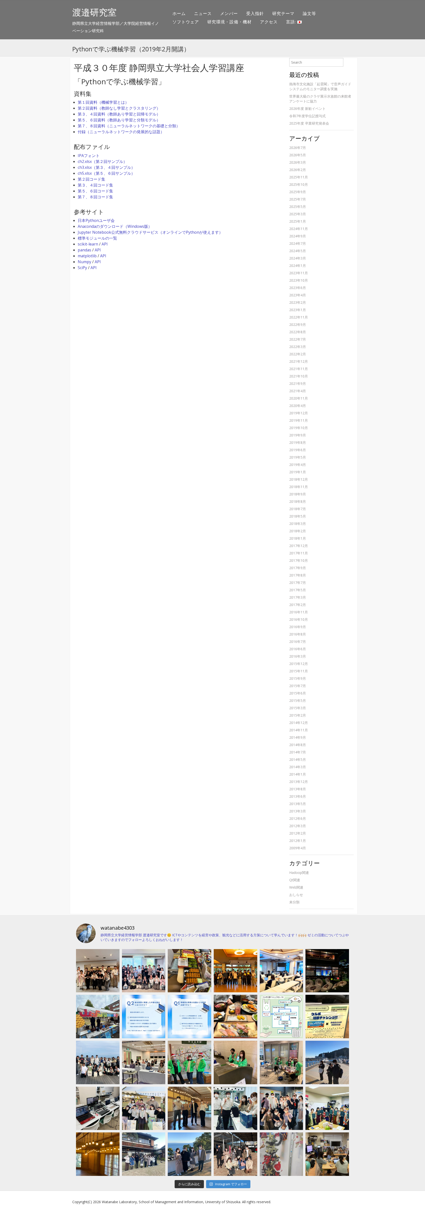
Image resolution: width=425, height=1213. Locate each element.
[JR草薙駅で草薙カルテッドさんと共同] (281, 1062)
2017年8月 (297, 575)
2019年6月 (297, 450)
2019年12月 (298, 413)
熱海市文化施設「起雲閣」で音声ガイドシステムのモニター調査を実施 (320, 86)
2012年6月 (297, 818)
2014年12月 (298, 722)
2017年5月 (297, 590)
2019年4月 (297, 464)
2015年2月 (297, 715)
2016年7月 (297, 641)
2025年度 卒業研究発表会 (309, 123)
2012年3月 (297, 825)
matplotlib (87, 256)
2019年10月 (298, 427)
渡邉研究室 (94, 12)
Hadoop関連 (299, 872)
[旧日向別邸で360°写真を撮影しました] (189, 1108)
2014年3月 (297, 767)
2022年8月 (297, 332)
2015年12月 (298, 663)
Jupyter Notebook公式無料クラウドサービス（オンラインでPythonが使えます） (150, 232)
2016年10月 (298, 619)
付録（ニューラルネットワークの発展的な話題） (121, 131)
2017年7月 (297, 582)
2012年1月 (297, 840)
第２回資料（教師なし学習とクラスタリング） (119, 108)
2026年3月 (297, 162)
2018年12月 (298, 479)
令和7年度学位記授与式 (307, 116)
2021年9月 (297, 383)
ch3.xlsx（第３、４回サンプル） (106, 167)
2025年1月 (297, 221)
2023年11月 (298, 273)
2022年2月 (297, 354)
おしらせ (296, 894)
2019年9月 (297, 435)
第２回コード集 (91, 179)
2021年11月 (298, 368)
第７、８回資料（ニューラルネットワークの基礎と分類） (129, 126)
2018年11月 (298, 486)
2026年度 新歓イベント (307, 108)
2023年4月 (297, 295)
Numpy (84, 261)
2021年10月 (298, 376)
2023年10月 (298, 280)
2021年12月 (298, 361)
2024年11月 (298, 228)
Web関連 (296, 887)
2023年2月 (297, 302)
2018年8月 (297, 501)
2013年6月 (297, 796)
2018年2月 (297, 531)
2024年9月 (297, 236)
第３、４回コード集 (95, 185)
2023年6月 (297, 287)
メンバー (229, 13)
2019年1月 (297, 472)
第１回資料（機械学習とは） (103, 102)
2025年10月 (298, 184)
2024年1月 (297, 265)
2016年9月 (297, 626)
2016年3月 (297, 656)
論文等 (309, 13)
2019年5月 (297, 457)
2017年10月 (298, 560)
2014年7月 (297, 752)
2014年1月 (297, 774)
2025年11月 (298, 177)
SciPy (82, 267)
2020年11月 (298, 398)
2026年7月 (297, 147)
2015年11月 (298, 671)
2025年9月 (297, 191)
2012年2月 (297, 833)
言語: (291, 22)
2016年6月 (297, 649)
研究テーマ (283, 13)
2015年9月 (297, 678)
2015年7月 (297, 685)
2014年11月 (298, 730)
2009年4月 (297, 848)
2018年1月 (297, 538)
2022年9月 (297, 324)
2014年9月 (297, 737)
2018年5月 (297, 516)
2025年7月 (297, 199)
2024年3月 (297, 258)
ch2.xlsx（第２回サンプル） (102, 161)
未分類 (294, 902)
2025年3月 (297, 214)
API (105, 244)
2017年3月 (297, 597)
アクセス (269, 22)
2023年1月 (297, 309)
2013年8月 (297, 789)
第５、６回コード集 (95, 191)
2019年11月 (298, 420)
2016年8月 (297, 634)
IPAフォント (89, 155)
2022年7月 (297, 339)
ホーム (179, 13)
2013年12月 (298, 781)
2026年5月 (297, 155)
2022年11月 (298, 317)
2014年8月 (297, 744)
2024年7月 (297, 243)
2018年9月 (297, 494)
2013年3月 (297, 811)
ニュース (203, 13)
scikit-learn (88, 244)
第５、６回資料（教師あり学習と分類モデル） (119, 120)
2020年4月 (297, 405)
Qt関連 (294, 880)
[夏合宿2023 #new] (144, 1062)
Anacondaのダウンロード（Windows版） (115, 226)
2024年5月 (297, 250)
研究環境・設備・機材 (229, 22)
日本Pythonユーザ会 (96, 220)
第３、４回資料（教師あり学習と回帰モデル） (119, 114)
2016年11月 (298, 612)
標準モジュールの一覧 (97, 238)
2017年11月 (298, 553)
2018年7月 (297, 508)
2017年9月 (297, 567)
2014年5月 (297, 759)
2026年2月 (297, 169)
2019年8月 (297, 442)
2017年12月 (298, 545)
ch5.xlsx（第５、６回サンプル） (106, 173)
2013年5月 (297, 803)
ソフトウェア (185, 22)
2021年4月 (297, 391)
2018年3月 (297, 523)
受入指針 (255, 13)
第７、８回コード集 (95, 197)
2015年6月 (297, 693)
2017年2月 (297, 604)
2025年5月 (297, 206)
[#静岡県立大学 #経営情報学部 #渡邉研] (235, 1016)
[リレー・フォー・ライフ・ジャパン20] (98, 1108)
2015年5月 (297, 700)
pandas (84, 250)
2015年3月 (297, 708)
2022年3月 (297, 346)
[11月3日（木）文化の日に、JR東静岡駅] (144, 1108)
